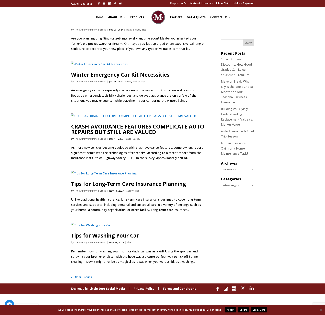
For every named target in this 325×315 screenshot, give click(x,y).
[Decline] (320, 310)
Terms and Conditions (179, 289)
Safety (136, 29)
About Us (115, 17)
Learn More (259, 309)
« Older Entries (81, 277)
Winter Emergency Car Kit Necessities (120, 74)
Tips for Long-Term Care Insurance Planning (128, 183)
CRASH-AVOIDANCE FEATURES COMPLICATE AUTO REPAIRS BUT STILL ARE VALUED (137, 129)
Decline (244, 309)
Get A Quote (196, 17)
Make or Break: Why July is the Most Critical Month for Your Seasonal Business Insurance (237, 91)
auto (129, 138)
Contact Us (218, 17)
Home (99, 17)
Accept (230, 309)
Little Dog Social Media (107, 289)
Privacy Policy (143, 289)
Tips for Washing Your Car (105, 235)
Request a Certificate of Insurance (191, 3)
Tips (144, 29)
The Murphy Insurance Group (90, 29)
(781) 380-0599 (83, 3)
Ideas (129, 29)
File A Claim (223, 3)
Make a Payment (243, 3)
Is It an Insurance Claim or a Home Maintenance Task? (234, 148)
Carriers (176, 17)
